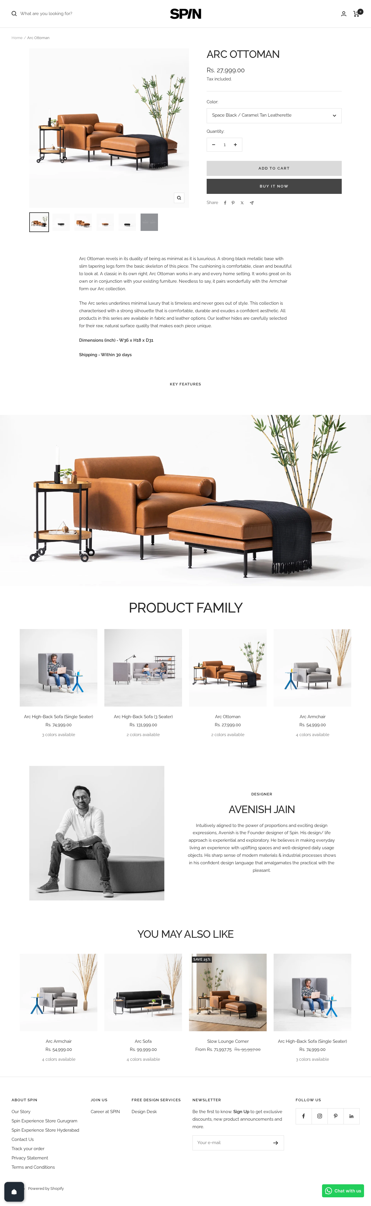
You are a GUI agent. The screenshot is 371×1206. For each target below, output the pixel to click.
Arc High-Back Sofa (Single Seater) (58, 716)
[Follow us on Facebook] (304, 1116)
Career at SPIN (105, 1111)
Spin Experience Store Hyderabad (45, 1130)
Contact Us (23, 1139)
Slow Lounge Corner (228, 1041)
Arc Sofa (143, 1041)
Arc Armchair (312, 716)
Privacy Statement (30, 1158)
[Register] (275, 1143)
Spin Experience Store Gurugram (44, 1121)
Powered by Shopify (46, 1188)
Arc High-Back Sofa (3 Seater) (143, 716)
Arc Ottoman (228, 716)
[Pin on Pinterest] (233, 203)
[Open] (14, 1192)
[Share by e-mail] (252, 203)
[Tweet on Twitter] (242, 203)
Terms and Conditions (33, 1167)
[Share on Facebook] (225, 203)
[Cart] (356, 14)
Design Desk (144, 1111)
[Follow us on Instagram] (320, 1116)
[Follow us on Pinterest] (335, 1116)
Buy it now (274, 186)
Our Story (21, 1111)
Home (17, 38)
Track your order (28, 1148)
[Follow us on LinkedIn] (351, 1116)
